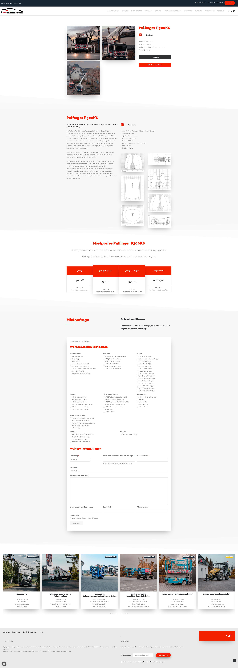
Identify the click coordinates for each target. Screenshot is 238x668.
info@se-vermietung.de (216, 2)
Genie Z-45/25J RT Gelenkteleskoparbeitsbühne (81, 372)
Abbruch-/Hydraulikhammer (148, 397)
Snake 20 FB (76, 361)
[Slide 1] (111, 613)
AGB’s (41, 632)
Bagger (125, 11)
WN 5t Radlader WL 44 (112, 364)
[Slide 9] (127, 613)
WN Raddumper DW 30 (79, 399)
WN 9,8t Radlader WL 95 (113, 359)
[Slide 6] (121, 613)
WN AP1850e (109, 409)
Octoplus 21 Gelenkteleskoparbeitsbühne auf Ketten (60, 595)
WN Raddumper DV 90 (79, 397)
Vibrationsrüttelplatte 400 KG (114, 399)
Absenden (76, 523)
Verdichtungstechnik (172, 11)
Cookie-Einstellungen (30, 632)
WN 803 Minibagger (145, 356)
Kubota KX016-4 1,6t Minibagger (149, 359)
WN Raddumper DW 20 (79, 402)
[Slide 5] (119, 613)
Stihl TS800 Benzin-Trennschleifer (83, 434)
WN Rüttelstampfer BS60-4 (114, 407)
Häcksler (188, 11)
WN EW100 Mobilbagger (147, 388)
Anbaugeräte (136, 11)
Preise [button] (156, 57)
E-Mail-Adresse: (126, 655)
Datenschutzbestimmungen (157, 662)
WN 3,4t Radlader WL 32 (113, 366)
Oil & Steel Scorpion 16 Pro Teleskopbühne (21, 595)
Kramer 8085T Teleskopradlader (115, 356)
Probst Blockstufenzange (80, 439)
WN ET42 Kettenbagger (146, 373)
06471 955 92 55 (201, 2)
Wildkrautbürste (144, 407)
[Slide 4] (117, 613)
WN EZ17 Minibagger (145, 364)
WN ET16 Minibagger (145, 361)
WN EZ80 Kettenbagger (146, 383)
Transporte (209, 11)
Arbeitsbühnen (113, 11)
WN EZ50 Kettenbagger (146, 376)
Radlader (148, 11)
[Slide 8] (125, 613)
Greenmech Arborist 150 (129, 434)
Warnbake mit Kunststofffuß (81, 442)
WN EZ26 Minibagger (145, 369)
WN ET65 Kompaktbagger (147, 378)
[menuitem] (201, 2)
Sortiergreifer (143, 402)
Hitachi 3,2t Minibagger (146, 371)
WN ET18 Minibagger (145, 366)
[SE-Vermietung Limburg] (12, 11)
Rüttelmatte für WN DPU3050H (115, 404)
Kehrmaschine (143, 404)
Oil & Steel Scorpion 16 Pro (80, 364)
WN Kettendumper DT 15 (80, 407)
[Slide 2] (113, 613)
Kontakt (220, 11)
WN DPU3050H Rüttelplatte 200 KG (116, 402)
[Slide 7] (123, 613)
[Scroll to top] (234, 661)
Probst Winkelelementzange (81, 437)
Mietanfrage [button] (156, 65)
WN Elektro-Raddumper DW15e (82, 404)
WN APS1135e (109, 412)
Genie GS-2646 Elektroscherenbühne (84, 369)
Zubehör (198, 11)
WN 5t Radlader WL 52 (112, 361)
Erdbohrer (142, 399)
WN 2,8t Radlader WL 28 (113, 369)
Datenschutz (16, 632)
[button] (228, 11)
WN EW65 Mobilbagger (146, 381)
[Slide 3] (115, 613)
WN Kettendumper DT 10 (80, 409)
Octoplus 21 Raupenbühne (80, 366)
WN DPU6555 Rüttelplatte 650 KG (116, 397)
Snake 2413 (75, 359)
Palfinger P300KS (77, 356)
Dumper (158, 11)
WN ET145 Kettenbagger (146, 390)
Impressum (6, 632)
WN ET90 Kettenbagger (146, 386)
